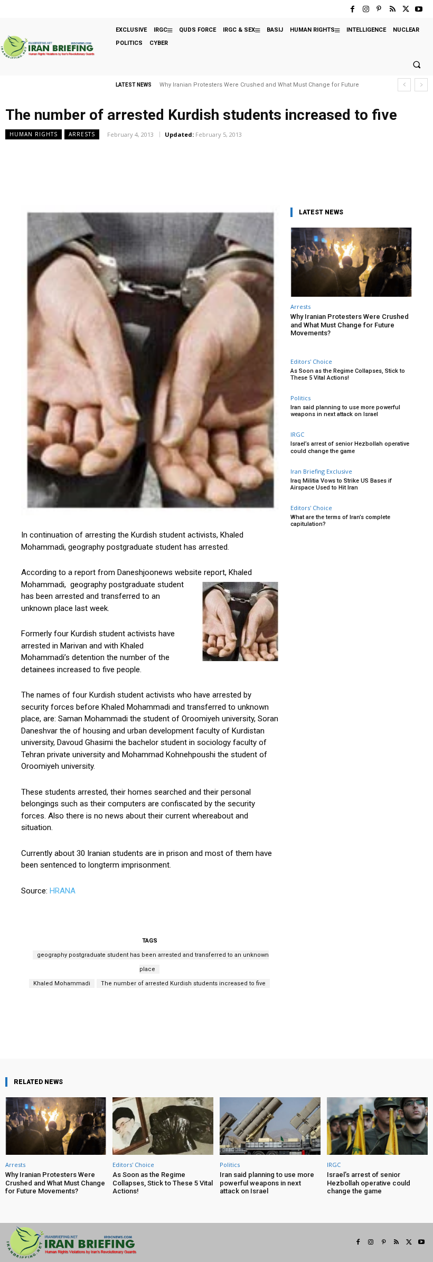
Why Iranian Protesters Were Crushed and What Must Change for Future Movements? (349, 325)
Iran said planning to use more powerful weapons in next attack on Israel (345, 411)
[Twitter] (405, 9)
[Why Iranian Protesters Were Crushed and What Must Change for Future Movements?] (351, 262)
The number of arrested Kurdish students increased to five (183, 983)
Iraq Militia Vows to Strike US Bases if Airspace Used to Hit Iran (341, 484)
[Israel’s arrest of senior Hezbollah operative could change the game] (377, 1126)
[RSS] (392, 9)
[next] (421, 84)
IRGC (297, 434)
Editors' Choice (311, 361)
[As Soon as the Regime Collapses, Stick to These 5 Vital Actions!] (162, 1126)
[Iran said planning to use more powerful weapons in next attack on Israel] (270, 1126)
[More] (247, 1028)
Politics (300, 398)
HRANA (63, 891)
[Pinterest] (378, 9)
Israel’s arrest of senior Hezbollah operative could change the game (349, 447)
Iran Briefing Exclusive (321, 471)
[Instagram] (365, 9)
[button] (417, 65)
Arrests (82, 134)
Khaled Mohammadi (61, 983)
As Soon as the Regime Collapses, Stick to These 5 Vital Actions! (347, 374)
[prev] (404, 84)
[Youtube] (419, 9)
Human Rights (34, 134)
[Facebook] (352, 9)
